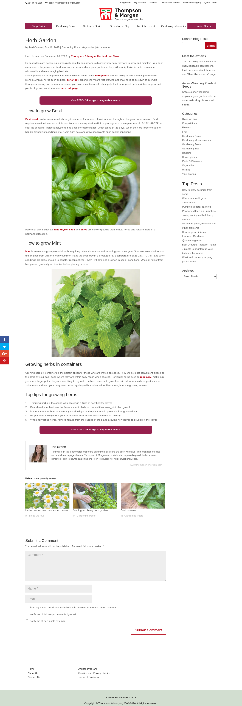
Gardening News (65, 26)
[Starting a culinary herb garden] (95, 496)
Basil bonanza (128, 510)
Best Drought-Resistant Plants (199, 244)
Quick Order (210, 3)
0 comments (103, 47)
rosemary (145, 376)
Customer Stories (92, 26)
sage (72, 229)
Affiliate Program (87, 668)
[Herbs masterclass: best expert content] (47, 496)
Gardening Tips (190, 148)
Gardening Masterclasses (196, 140)
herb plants (102, 75)
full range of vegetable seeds (102, 100)
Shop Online (39, 26)
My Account (140, 3)
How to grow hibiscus (194, 232)
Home (31, 668)
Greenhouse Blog (120, 26)
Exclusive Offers (202, 26)
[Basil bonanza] (143, 496)
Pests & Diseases (192, 161)
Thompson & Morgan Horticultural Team (95, 56)
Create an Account (170, 3)
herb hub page (69, 88)
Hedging (187, 152)
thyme (64, 229)
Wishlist (153, 3)
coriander (72, 79)
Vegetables (88, 47)
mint (56, 229)
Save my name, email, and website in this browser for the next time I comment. (74, 607)
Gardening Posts (71, 47)
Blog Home (125, 3)
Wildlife (186, 169)
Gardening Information (174, 26)
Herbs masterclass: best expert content (47, 510)
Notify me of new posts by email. (48, 621)
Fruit (184, 131)
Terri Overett (36, 47)
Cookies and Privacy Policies (94, 673)
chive (84, 229)
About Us (33, 673)
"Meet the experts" (198, 74)
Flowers (186, 127)
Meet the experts (146, 26)
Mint (28, 251)
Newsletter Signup (192, 3)
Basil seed (31, 119)
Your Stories (189, 173)
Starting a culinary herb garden (90, 510)
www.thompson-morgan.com (146, 464)
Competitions (189, 123)
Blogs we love (190, 119)
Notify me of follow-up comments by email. (53, 614)
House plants (189, 157)
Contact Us (34, 677)
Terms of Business (88, 677)
